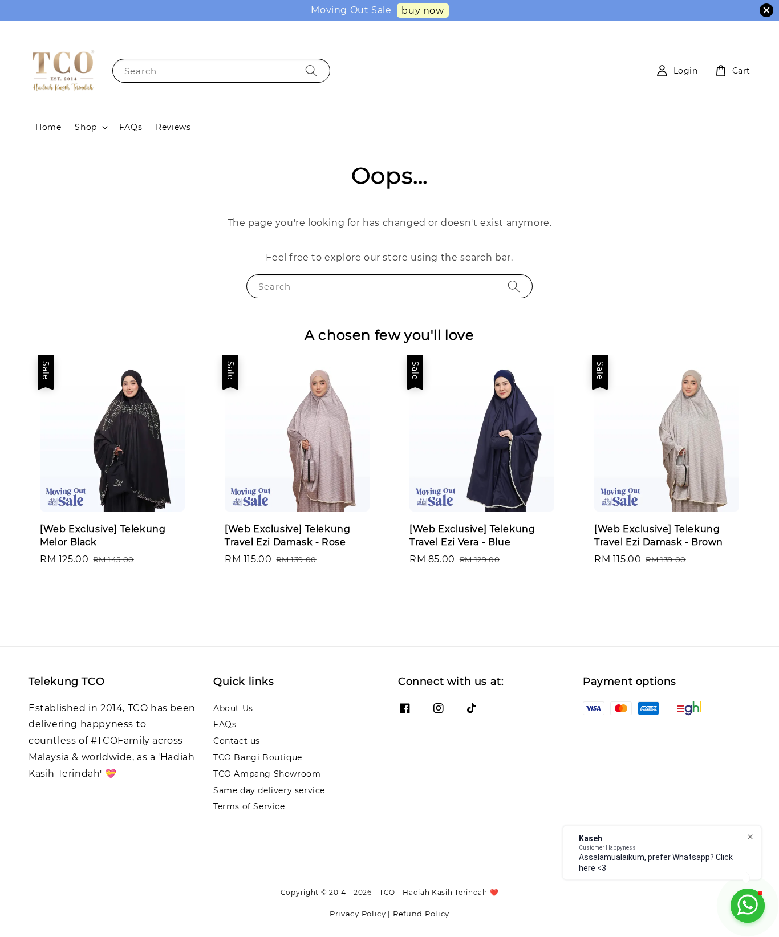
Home (48, 127)
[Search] (311, 70)
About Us (233, 708)
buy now (422, 10)
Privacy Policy (358, 913)
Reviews (173, 127)
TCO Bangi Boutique (257, 757)
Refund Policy (421, 913)
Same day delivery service (269, 790)
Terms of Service (249, 806)
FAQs (130, 127)
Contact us (236, 741)
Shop (85, 127)
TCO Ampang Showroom (266, 774)
